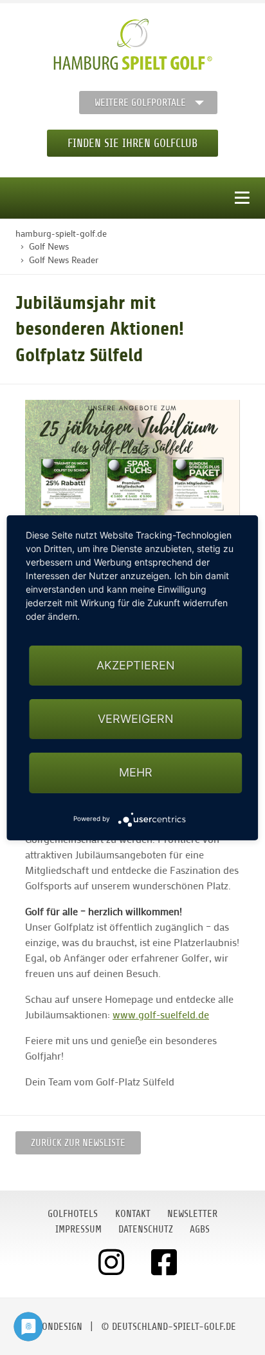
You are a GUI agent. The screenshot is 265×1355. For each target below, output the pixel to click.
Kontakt (133, 1214)
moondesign (56, 1326)
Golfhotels (73, 1214)
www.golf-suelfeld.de (161, 1014)
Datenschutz (145, 1229)
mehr (135, 772)
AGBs (200, 1229)
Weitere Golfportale (140, 102)
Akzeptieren (135, 665)
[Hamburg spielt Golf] (132, 44)
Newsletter (192, 1214)
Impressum (78, 1229)
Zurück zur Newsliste (78, 1143)
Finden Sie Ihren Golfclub (132, 143)
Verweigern (136, 719)
